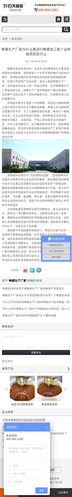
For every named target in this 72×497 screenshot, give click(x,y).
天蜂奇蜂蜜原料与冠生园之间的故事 (24, 420)
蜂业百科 (17, 38)
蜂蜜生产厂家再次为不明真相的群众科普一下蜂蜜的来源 (36, 295)
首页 (5, 38)
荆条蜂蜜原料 (49, 404)
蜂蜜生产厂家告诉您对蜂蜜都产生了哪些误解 (29, 315)
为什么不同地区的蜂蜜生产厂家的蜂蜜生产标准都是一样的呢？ (36, 303)
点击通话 (63, 492)
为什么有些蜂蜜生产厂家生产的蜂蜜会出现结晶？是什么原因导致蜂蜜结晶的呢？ (36, 309)
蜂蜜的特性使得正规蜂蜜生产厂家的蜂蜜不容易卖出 (33, 288)
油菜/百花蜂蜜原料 (22, 404)
